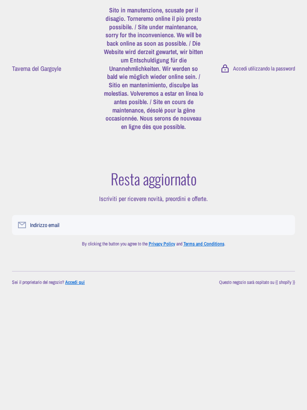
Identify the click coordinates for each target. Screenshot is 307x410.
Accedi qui (75, 282)
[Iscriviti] (285, 225)
